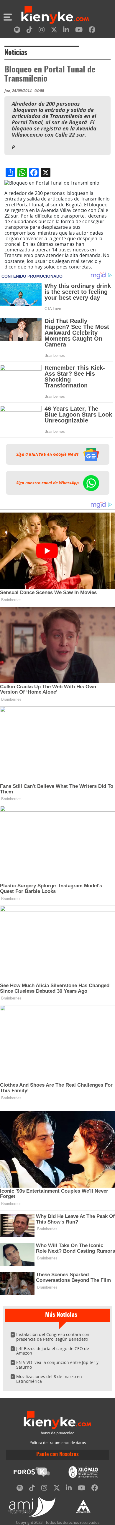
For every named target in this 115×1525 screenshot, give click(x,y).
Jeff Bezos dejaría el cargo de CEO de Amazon (52, 1351)
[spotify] (17, 31)
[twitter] (54, 31)
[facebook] (92, 31)
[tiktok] (29, 31)
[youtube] (79, 31)
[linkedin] (66, 31)
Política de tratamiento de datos (57, 1442)
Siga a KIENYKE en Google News (48, 454)
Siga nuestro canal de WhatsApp (48, 483)
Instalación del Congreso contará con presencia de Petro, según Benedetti (52, 1337)
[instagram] (42, 31)
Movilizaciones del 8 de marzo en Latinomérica (49, 1379)
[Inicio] (55, 15)
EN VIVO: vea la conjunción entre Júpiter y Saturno (57, 1365)
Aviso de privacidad (58, 1433)
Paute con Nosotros (57, 1454)
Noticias (15, 53)
